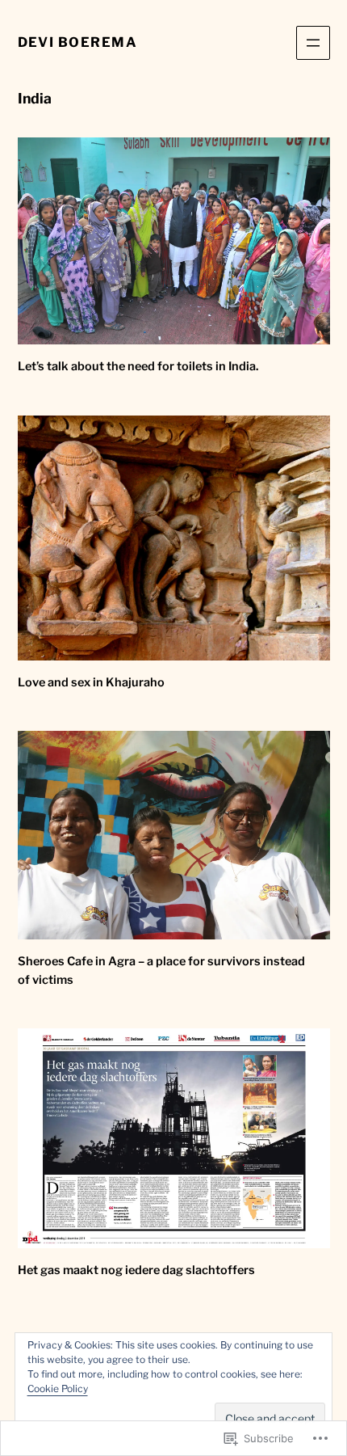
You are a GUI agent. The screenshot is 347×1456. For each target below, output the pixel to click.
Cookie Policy (57, 1388)
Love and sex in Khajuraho (91, 682)
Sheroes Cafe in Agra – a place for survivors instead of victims (161, 970)
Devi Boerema (78, 42)
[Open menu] (313, 43)
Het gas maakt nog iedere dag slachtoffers (136, 1270)
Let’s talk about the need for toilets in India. (138, 366)
